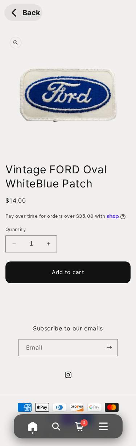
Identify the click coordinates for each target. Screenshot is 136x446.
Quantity (15, 229)
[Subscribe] (110, 347)
